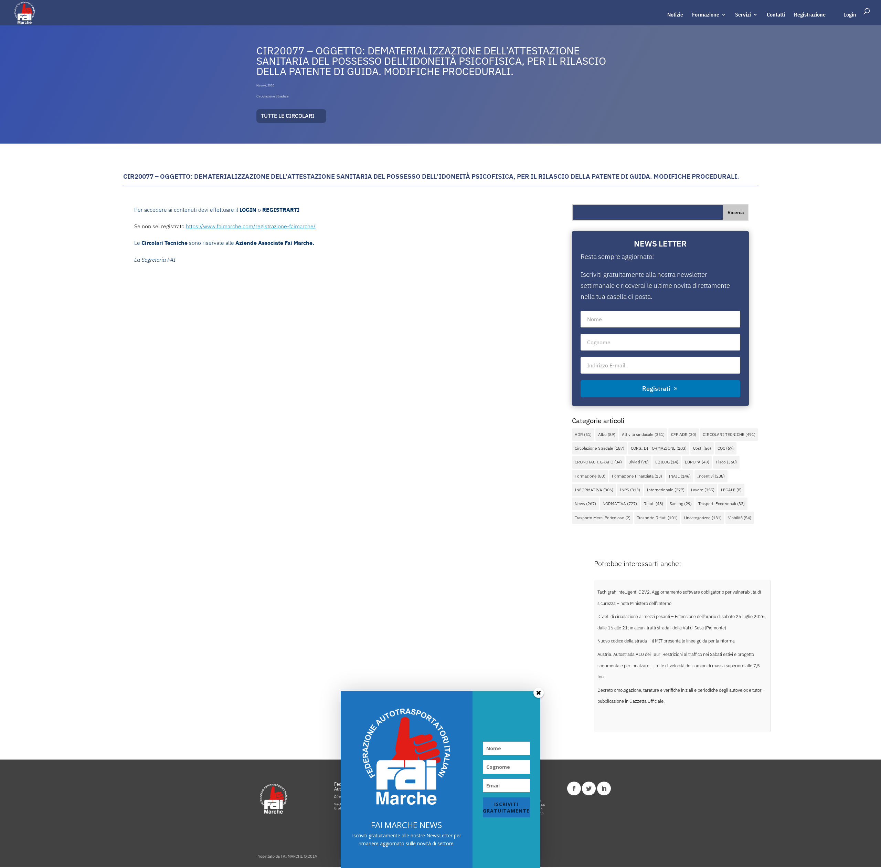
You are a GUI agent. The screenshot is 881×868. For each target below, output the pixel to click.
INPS (630, 489)
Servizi (743, 15)
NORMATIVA (620, 503)
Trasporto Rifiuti (657, 517)
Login (849, 15)
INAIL (680, 476)
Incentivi (711, 476)
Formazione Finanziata (637, 476)
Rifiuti (653, 503)
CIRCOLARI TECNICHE (729, 434)
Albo (606, 434)
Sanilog (681, 503)
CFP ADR (683, 434)
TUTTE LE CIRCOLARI (288, 115)
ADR (583, 434)
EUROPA (697, 461)
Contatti (776, 15)
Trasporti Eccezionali (721, 503)
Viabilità (739, 517)
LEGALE (731, 489)
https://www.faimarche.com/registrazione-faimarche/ (251, 226)
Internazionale (665, 489)
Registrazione (810, 15)
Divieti (638, 461)
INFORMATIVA (594, 489)
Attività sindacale (643, 434)
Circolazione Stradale (272, 96)
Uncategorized (703, 517)
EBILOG (666, 461)
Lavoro (702, 489)
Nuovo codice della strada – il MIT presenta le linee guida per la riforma (666, 641)
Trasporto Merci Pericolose (602, 517)
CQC (726, 448)
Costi (702, 448)
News (585, 503)
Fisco (726, 461)
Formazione (705, 15)
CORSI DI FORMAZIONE (659, 448)
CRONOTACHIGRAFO (598, 461)
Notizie (675, 15)
